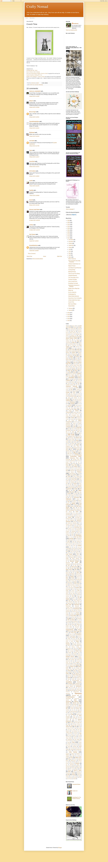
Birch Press (69, 360)
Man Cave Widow (72, 303)
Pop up (78, 628)
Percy (69, 617)
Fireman (67, 469)
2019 (68, 234)
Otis (76, 594)
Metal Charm (69, 569)
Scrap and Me (69, 662)
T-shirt (68, 714)
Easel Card (74, 450)
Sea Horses (74, 663)
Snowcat (67, 680)
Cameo (79, 380)
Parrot (72, 610)
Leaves (80, 545)
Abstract (74, 327)
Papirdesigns (77, 608)
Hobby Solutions (76, 508)
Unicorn (69, 750)
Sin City (70, 676)
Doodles (78, 443)
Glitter (80, 490)
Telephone (72, 725)
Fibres (73, 467)
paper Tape (68, 604)
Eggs (74, 452)
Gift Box (80, 486)
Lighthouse (75, 549)
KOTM (77, 538)
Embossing (78, 454)
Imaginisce (72, 520)
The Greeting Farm (75, 730)
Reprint (69, 645)
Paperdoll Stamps (69, 607)
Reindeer (68, 644)
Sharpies (78, 667)
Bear (72, 358)
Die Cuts (71, 435)
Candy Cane (79, 382)
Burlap (79, 376)
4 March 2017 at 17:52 (34, 145)
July (70, 249)
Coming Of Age (71, 269)
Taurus (67, 719)
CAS (31, 84)
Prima (67, 632)
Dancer (73, 428)
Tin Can (74, 736)
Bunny (73, 376)
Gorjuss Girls (73, 494)
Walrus (75, 759)
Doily (67, 442)
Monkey (72, 576)
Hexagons (72, 506)
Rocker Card (79, 651)
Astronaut (78, 346)
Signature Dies (78, 673)
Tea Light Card (78, 722)
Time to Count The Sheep (74, 273)
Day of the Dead (70, 431)
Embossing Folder (76, 456)
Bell (72, 359)
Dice (77, 433)
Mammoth (68, 559)
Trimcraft (75, 743)
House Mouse (79, 515)
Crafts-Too (76, 421)
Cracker (67, 419)
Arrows (80, 342)
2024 (68, 224)
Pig (68, 618)
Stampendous (76, 691)
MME (68, 575)
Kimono (78, 532)
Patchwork (68, 611)
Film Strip (78, 467)
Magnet (67, 557)
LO (81, 551)
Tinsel (79, 736)
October (70, 243)
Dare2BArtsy (68, 430)
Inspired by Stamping (72, 522)
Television (78, 725)
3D (66, 325)
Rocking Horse (68, 653)
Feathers (76, 466)
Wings (76, 768)
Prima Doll (73, 632)
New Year (80, 584)
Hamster (78, 499)
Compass (74, 412)
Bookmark (68, 367)
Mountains (78, 579)
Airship (79, 328)
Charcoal (67, 396)
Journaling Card (78, 527)
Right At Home (70, 649)
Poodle (72, 628)
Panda (74, 599)
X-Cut (71, 775)
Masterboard (68, 564)
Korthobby (71, 538)
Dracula (71, 444)
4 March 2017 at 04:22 (34, 136)
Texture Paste (69, 726)
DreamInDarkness (33, 245)
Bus (66, 377)
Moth (67, 579)
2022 (68, 228)
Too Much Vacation (72, 279)
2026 (68, 220)
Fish (67, 470)
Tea (67, 722)
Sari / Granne (32, 234)
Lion (67, 551)
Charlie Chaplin (74, 396)
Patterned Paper (75, 611)
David (79, 430)
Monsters (78, 576)
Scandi (78, 659)
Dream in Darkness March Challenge (33, 71)
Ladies (73, 541)
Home (27, 18)
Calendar (68, 380)
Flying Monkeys (72, 473)
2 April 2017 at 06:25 (33, 241)
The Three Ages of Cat (73, 277)
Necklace (71, 583)
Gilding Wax (78, 487)
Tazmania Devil (77, 721)
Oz (71, 597)
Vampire (72, 753)
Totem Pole (68, 740)
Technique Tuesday (76, 724)
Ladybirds (78, 541)
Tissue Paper (68, 737)
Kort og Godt (78, 537)
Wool (68, 774)
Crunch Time (71, 302)
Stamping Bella (75, 695)
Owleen (78, 596)
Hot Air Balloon (75, 513)
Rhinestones (68, 648)
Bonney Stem (77, 366)
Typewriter (76, 747)
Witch (69, 771)
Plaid (81, 622)
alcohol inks (72, 331)
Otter (79, 594)
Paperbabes (68, 606)
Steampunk (68, 701)
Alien (73, 334)
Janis (67, 525)
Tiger (80, 733)
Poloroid (67, 628)
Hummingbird (77, 517)
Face (79, 463)
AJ (66, 329)
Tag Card (68, 715)
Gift (75, 486)
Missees (67, 573)
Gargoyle (72, 481)
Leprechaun (73, 548)
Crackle (72, 419)
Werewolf (72, 764)
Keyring (72, 532)
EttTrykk (78, 460)
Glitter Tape (79, 491)
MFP (76, 569)
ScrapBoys (77, 662)
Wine (67, 768)
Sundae (72, 708)
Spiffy (74, 687)
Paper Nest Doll (78, 601)
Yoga (79, 775)
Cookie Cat (74, 790)
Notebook (72, 587)
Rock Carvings (70, 651)
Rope (79, 653)
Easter (80, 450)
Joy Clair (78, 528)
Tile (75, 735)
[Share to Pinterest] (47, 83)
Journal (71, 527)
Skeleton (80, 676)
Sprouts (67, 688)
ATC (67, 348)
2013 (68, 318)
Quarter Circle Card (69, 639)
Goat (81, 493)
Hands (71, 500)
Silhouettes (69, 674)
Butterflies (71, 377)
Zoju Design (69, 778)
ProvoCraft (71, 635)
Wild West (68, 767)
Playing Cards (69, 625)
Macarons (78, 555)
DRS (67, 449)
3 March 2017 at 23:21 (34, 117)
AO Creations (32, 171)
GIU (74, 490)
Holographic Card (73, 510)
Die (81, 433)
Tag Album (78, 714)
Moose (72, 577)
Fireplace (72, 469)
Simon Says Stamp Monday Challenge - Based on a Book (37, 73)
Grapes (67, 496)
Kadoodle (78, 529)
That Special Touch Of (70, 728)
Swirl (75, 712)
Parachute (68, 610)
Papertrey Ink (69, 608)
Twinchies (74, 746)
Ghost (71, 486)
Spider (69, 687)
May (70, 253)
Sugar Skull (78, 707)
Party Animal (77, 610)
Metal (78, 568)
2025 (68, 222)
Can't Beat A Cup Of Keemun (74, 267)
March (70, 257)
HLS (79, 507)
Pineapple (80, 618)
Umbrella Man (79, 749)
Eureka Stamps (69, 462)
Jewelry (75, 525)
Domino (75, 442)
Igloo (67, 520)
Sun (67, 708)
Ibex (73, 518)
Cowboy (72, 417)
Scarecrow (68, 660)
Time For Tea (68, 736)
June (70, 251)
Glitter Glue (71, 491)
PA (78, 597)
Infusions (80, 521)
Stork (79, 704)
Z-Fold (67, 777)
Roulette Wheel (77, 655)
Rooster (74, 653)
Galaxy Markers (73, 480)
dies (67, 437)
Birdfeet (74, 360)
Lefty (70, 547)
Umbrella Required (72, 275)
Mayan (80, 564)
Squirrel (78, 688)
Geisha (75, 483)
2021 (68, 230)
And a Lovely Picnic (72, 281)
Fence (68, 467)
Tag (72, 714)
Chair (67, 395)
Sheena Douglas (78, 669)
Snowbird (78, 679)
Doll (71, 442)
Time (79, 735)
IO (79, 522)
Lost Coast (36, 84)
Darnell (31, 199)
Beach (77, 356)
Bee (76, 358)
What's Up (70, 290)
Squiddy (31, 190)
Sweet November (73, 711)
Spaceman (68, 684)
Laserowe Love (70, 544)
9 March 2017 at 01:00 (34, 205)
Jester (71, 525)
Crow (74, 424)
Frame (80, 474)
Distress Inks (79, 437)
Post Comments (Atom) (38, 258)
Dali (69, 428)
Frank (69, 476)
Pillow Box (73, 618)
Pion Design (68, 621)
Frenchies (73, 477)
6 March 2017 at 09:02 (34, 176)
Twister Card (70, 747)
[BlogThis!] (43, 83)
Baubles (71, 356)
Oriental (78, 593)
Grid (71, 496)
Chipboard (68, 400)
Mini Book (76, 570)
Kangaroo (67, 531)
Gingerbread (68, 488)
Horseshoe (68, 513)
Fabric (74, 463)
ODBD (78, 590)
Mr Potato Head (73, 580)
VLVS (71, 757)
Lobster (68, 552)
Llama (77, 551)
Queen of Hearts (69, 641)
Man (72, 559)
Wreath (67, 775)
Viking (73, 754)
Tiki (68, 735)
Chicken (68, 399)
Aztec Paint (71, 349)
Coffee (75, 409)
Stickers (67, 702)
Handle (67, 500)
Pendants (72, 614)
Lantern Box (74, 542)
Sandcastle (75, 658)
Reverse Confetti (75, 646)
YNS (75, 775)
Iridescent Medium (69, 524)
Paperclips (77, 606)
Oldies (67, 593)
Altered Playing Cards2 (71, 338)
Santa (80, 658)
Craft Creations (78, 419)
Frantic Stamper (76, 476)
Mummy (80, 580)
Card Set (77, 384)
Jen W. (30, 180)
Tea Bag (71, 722)
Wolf (74, 771)
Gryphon (75, 496)
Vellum (67, 754)
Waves (70, 761)
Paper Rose (77, 603)
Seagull (80, 663)
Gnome (69, 493)
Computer (80, 412)
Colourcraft (68, 412)
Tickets (80, 732)
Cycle (67, 427)
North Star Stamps (72, 586)
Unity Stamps (73, 752)
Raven (78, 642)
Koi (72, 535)
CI (67, 403)
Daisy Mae (79, 427)
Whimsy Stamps (69, 766)
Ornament (67, 594)
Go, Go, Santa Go (72, 292)
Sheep (69, 670)
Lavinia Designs (77, 544)
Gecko (71, 483)
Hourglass (72, 515)
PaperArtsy (76, 604)
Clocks (69, 406)
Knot (81, 534)
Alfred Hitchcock (73, 332)
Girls (69, 490)
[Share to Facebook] (45, 83)
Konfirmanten (79, 535)
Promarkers (78, 634)
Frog (68, 479)
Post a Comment (31, 253)
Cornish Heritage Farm (75, 413)
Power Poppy (76, 631)
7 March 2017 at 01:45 (34, 185)
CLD (70, 405)
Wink (81, 768)
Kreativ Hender (70, 539)
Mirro (73, 572)
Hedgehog (75, 504)
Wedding (77, 763)
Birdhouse (80, 360)
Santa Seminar (71, 659)
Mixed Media (79, 573)
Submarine (72, 707)
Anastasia (68, 341)
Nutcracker (68, 589)
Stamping (41, 84)
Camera (67, 382)
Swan (79, 709)
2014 (68, 316)
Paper (69, 600)
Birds (68, 362)
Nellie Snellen (77, 583)
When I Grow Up (72, 258)
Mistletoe (72, 573)
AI (75, 328)
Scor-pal (78, 660)
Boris (71, 369)
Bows (76, 370)
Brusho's (80, 373)
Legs (74, 547)
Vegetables (78, 753)
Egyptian (80, 452)
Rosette (71, 655)
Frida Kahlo (79, 477)
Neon (67, 584)
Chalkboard (72, 395)
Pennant (67, 615)
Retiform (78, 645)
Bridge (67, 373)
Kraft (81, 538)
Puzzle (74, 638)
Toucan (73, 740)
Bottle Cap (79, 369)
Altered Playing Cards (75, 336)
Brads (74, 372)
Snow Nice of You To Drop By (75, 298)
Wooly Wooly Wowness (73, 296)
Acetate (80, 327)
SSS (67, 690)
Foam (79, 473)
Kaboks (73, 529)
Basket (71, 355)
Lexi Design (79, 548)
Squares (72, 688)
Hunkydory (68, 518)
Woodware (79, 773)
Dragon (77, 444)
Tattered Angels (69, 718)
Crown (79, 424)
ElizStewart (32, 132)
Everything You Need (73, 283)
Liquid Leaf (72, 551)
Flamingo (78, 470)
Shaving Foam (69, 669)
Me (73, 565)
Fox (75, 474)
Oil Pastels (72, 591)
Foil (67, 474)
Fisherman (72, 470)
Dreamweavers (69, 447)
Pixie (68, 622)
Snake (73, 679)
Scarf (73, 660)
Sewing (67, 666)
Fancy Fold (73, 464)
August (70, 247)
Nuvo (73, 589)
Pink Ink (78, 619)
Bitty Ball (75, 362)
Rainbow (67, 642)
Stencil (76, 701)
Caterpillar (78, 389)
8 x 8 (77, 325)
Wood (73, 773)
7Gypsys (73, 325)
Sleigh (73, 677)
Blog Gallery (32, 18)
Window (78, 767)
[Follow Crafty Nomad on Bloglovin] (71, 215)
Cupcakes (68, 426)
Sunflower (77, 708)
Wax (75, 761)
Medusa (78, 565)
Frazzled (67, 477)
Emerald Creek (76, 459)
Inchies (74, 521)
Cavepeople (76, 390)
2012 (68, 320)
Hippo (74, 507)
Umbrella (72, 749)
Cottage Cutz (68, 416)
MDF (69, 565)
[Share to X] (44, 83)
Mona (67, 576)
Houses (69, 517)
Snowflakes (69, 682)
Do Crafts (72, 440)
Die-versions (73, 436)
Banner (69, 353)
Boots (67, 369)
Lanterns (80, 542)
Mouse (67, 580)
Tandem (74, 715)
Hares (75, 500)
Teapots (69, 724)
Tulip (81, 745)
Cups (74, 426)
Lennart (78, 547)
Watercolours (73, 760)
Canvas (73, 383)
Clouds (75, 406)
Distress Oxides (71, 439)
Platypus (78, 624)
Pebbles (67, 614)
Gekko (80, 483)
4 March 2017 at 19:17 (34, 156)
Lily (79, 549)
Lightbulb (69, 549)
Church (80, 402)
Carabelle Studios (69, 384)
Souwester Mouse (76, 784)
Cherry (69, 397)
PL (71, 622)
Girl (81, 488)
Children (73, 399)
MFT (80, 569)
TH (79, 726)
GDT (67, 483)
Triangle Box (69, 743)
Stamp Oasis (77, 690)
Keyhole (67, 532)
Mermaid (71, 568)
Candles (72, 382)
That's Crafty (79, 728)
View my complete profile (71, 30)
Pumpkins (73, 637)
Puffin (68, 637)
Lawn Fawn (68, 545)
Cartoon (72, 387)
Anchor (73, 341)
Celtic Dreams (73, 393)
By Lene (69, 379)
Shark (72, 667)
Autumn (73, 348)
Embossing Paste (74, 457)
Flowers (79, 472)
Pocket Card (77, 625)
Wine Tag (71, 768)
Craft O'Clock (71, 420)
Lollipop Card (77, 552)
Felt (81, 466)
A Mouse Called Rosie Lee (74, 263)
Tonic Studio (76, 739)
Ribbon (80, 648)
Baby (78, 349)
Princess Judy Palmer (34, 209)
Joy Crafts (68, 529)
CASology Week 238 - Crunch (31, 70)
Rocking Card (77, 652)
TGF (75, 726)
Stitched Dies (76, 702)
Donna (68, 443)
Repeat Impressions (77, 644)
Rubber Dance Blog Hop (73, 288)
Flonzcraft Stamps (70, 472)
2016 (68, 312)
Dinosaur (72, 437)
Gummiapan (76, 497)
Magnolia (72, 557)
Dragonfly (68, 446)
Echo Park (69, 452)
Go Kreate (75, 493)
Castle (67, 389)
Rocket (69, 652)
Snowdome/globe (75, 680)
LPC (67, 555)
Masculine (68, 562)
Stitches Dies (68, 704)
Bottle (74, 369)
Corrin (67, 414)
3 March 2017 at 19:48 (34, 107)
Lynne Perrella (72, 555)
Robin (76, 649)
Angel (78, 341)
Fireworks (78, 469)
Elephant (76, 453)
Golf (68, 494)
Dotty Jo (31, 100)
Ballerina (67, 352)
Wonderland (68, 773)
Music (75, 582)
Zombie (74, 778)
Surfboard (67, 709)
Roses (67, 655)
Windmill (73, 767)
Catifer (67, 390)
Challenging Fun (72, 294)
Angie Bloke (68, 342)
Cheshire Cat (76, 397)
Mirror (78, 572)
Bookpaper (73, 367)
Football (71, 474)
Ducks (77, 449)
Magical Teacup (71, 265)
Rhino (75, 648)
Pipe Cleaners (75, 621)
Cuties (79, 426)
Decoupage (68, 433)
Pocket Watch (69, 626)
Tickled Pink (69, 733)
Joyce (30, 150)
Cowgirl (78, 417)
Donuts (73, 443)
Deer (73, 433)
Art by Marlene (70, 343)
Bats (75, 355)
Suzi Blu (73, 709)
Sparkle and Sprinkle (75, 684)
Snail (69, 679)
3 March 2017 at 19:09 (34, 96)
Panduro (80, 599)
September (71, 245)
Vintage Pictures (69, 756)
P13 (75, 597)
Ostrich (72, 594)
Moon (67, 577)
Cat (33, 84)
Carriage (67, 387)
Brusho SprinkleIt (73, 373)
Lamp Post (68, 542)
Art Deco (77, 343)
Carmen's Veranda (71, 386)
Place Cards (76, 622)
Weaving (71, 763)
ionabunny (75, 23)
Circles (72, 403)
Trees (73, 742)
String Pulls (74, 705)
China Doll (78, 399)
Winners (69, 770)
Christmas (72, 402)
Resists (73, 645)
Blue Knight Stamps (75, 365)
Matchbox (75, 564)
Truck (77, 745)
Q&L (78, 638)
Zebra (71, 777)
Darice (74, 430)
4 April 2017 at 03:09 (33, 250)
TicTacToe (75, 733)
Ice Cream (78, 518)
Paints (67, 599)
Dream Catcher (76, 446)
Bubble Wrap (68, 376)
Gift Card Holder (71, 487)
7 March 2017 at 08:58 (34, 195)
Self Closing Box (70, 665)
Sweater (67, 711)
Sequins (77, 665)
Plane (68, 624)
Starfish (67, 700)
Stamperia (68, 693)
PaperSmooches (78, 607)
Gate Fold (78, 481)
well (66, 764)
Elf (81, 453)
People (80, 615)
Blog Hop (80, 363)
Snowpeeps (77, 683)
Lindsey (31, 224)
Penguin (77, 614)
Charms (80, 396)
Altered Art (73, 335)
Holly (67, 510)
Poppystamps (69, 629)
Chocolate (74, 400)
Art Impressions (73, 345)
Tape (79, 717)
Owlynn (67, 597)
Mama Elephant (75, 558)
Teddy (67, 725)
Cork (68, 413)
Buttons (80, 377)
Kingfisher (68, 534)
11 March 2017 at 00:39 (34, 220)
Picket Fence (79, 617)
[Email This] (42, 83)
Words (73, 774)
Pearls (77, 612)
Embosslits (68, 459)
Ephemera (73, 460)
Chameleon (78, 395)
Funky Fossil (74, 479)
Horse (77, 511)
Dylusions (68, 450)
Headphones (74, 501)
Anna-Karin (32, 161)
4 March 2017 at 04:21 (34, 128)
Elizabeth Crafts (71, 454)
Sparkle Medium (69, 686)
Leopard (67, 548)
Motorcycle (72, 579)
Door (67, 444)
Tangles (74, 717)
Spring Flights (71, 305)
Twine (80, 746)
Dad (70, 427)
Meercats (68, 566)
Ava (77, 348)
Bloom (68, 365)
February (71, 308)
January (70, 310)
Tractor (77, 740)
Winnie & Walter (78, 770)
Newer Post (29, 256)
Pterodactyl (79, 635)
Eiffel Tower (69, 453)
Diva (77, 439)
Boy (70, 372)
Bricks (79, 372)
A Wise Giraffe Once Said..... (74, 300)
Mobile (73, 575)
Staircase (71, 690)
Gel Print (69, 484)
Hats (68, 501)
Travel (68, 742)
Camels (74, 380)
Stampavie (68, 691)
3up (69, 325)
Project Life (71, 634)
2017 (68, 237)
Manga (76, 559)
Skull (69, 677)
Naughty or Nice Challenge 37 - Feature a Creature (35, 76)
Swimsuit (71, 712)
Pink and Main (70, 619)
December (71, 239)
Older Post (59, 256)
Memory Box (74, 566)
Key (79, 531)
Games (67, 481)
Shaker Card (73, 666)
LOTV (77, 554)
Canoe (69, 383)
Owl (73, 596)
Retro (67, 646)
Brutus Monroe (71, 374)
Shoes (71, 672)
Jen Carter (31, 140)
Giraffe (75, 488)
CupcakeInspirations (34, 121)
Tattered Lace (77, 718)
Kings (72, 534)
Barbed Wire (74, 353)
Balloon (73, 352)
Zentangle (75, 777)
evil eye (77, 462)
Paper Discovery (69, 601)
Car (78, 383)
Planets (73, 624)
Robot (80, 649)
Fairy (67, 464)
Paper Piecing (70, 603)
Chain (79, 393)
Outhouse (67, 596)
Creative (74, 423)
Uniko (80, 750)
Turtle (69, 746)
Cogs (80, 409)
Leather (74, 545)
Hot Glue (73, 514)
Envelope (67, 460)
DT (71, 449)
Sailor (70, 658)
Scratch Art (68, 663)
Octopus (73, 590)
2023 (68, 226)
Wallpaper (70, 759)
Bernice (76, 359)
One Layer (72, 593)
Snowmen (70, 683)
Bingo (80, 359)
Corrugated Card (75, 414)
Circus (79, 403)
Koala (68, 535)
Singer (75, 676)
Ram (73, 642)
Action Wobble (70, 328)
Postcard (70, 631)
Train (81, 740)
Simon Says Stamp (77, 674)
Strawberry (68, 705)
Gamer (79, 480)
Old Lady (78, 591)
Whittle (79, 766)
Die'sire (79, 436)
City (66, 405)
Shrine (75, 672)
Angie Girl (74, 342)
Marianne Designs (74, 561)
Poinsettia (77, 626)
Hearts (73, 503)
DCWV (78, 431)
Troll (73, 745)
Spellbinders (79, 686)
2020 (68, 232)
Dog (77, 440)
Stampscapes (76, 698)
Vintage (78, 754)
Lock (73, 552)
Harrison (80, 500)
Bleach (75, 363)
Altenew (67, 335)
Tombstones (69, 739)
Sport (79, 687)
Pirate (80, 621)
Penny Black (73, 615)
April (70, 255)
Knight (76, 534)
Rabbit (77, 641)
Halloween (69, 499)
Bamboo (80, 352)
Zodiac (80, 777)
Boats (67, 366)
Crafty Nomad (37, 6)
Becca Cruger (32, 111)
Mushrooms (69, 582)
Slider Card (79, 677)
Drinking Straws (77, 447)
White (75, 766)
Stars (75, 700)
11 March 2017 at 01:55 (34, 229)
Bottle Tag (70, 370)
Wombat (78, 771)
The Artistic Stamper (72, 729)
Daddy (74, 427)
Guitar (70, 497)
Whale (77, 764)
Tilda (72, 735)
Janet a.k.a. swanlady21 (34, 91)
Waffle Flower (78, 757)
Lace (68, 541)
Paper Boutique (77, 600)
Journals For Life (71, 528)
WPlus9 (78, 774)
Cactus (74, 379)
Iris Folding (77, 524)
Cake (79, 379)
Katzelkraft (74, 531)
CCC (74, 392)
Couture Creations (76, 416)
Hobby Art (68, 508)
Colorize (77, 410)
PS (75, 635)
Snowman (79, 681)
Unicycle (75, 750)
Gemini (75, 484)
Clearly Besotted (78, 405)
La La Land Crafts (78, 539)
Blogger (60, 847)
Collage (70, 410)
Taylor (73, 719)
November (71, 241)
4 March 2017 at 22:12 (34, 166)
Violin (76, 756)
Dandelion (78, 428)
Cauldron (71, 390)
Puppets (69, 638)
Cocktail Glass (69, 409)
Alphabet (77, 334)
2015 (68, 314)
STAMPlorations (70, 697)
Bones (71, 366)
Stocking (74, 704)
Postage (80, 629)
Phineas (73, 617)
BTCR (78, 374)
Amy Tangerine (77, 339)
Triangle (80, 742)
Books (79, 367)
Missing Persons (72, 271)
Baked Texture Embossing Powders (73, 351)
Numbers (77, 587)
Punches (80, 637)
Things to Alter (69, 732)
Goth (79, 494)
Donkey (80, 442)
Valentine (67, 753)
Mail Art (76, 557)
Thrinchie (75, 732)
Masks (76, 562)
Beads (67, 358)
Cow (67, 417)
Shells (74, 670)
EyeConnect (68, 463)
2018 (68, 235)
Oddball (67, 591)
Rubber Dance (70, 656)
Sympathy (80, 712)
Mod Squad (78, 575)
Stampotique (68, 698)
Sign (72, 673)
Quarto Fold (77, 639)
